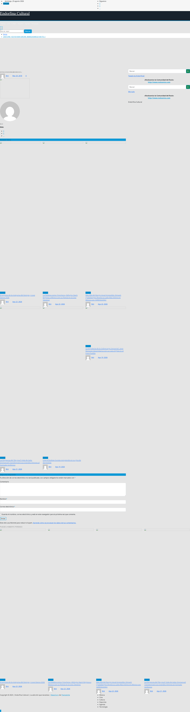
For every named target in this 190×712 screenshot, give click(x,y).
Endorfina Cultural (15, 13)
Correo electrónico (7, 507)
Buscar (27, 31)
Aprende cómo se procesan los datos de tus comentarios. (54, 523)
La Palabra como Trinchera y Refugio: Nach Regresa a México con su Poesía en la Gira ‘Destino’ (60, 297)
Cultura (13, 24)
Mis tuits (131, 92)
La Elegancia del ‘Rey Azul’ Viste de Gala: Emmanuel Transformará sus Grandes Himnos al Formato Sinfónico (20, 462)
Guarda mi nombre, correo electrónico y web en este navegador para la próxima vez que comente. (39, 514)
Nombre (3, 499)
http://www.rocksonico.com (159, 82)
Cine (8, 24)
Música (3, 24)
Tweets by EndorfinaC (136, 76)
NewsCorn (55, 695)
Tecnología (34, 24)
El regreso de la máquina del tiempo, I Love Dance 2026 (17, 296)
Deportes (20, 24)
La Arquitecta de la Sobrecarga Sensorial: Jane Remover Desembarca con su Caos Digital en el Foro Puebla (105, 351)
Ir (188, 71)
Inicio (5, 34)
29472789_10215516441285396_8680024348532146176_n (24, 37)
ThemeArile (65, 695)
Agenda (27, 24)
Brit (7, 76)
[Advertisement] (95, 54)
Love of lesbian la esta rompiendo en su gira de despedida (62, 461)
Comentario (4, 482)
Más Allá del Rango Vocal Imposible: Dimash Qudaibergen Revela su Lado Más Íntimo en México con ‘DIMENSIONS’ (103, 297)
